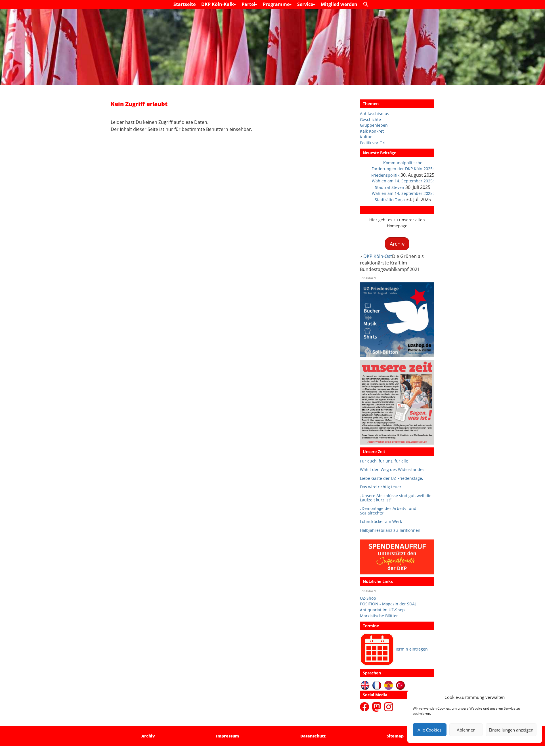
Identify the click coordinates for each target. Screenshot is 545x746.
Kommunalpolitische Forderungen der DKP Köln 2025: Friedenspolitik (402, 169)
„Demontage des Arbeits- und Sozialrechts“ (388, 510)
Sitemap (395, 736)
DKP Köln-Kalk (218, 4)
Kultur (366, 136)
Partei (249, 4)
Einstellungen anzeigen (511, 730)
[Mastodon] (377, 706)
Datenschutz (313, 736)
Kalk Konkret (372, 131)
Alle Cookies (429, 730)
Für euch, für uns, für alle (384, 461)
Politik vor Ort (373, 142)
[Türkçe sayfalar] (400, 685)
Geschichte (370, 119)
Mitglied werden (339, 4)
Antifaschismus (374, 113)
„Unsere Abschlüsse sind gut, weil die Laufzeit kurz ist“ (395, 497)
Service (305, 4)
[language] (377, 685)
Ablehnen (466, 730)
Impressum (227, 736)
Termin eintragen (411, 649)
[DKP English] (365, 685)
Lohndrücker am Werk (381, 521)
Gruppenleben (374, 125)
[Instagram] (388, 706)
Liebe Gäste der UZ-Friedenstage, (391, 478)
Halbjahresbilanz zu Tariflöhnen (390, 530)
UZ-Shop (368, 598)
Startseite (184, 4)
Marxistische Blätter (379, 615)
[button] (367, 4)
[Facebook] (365, 706)
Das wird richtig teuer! (381, 487)
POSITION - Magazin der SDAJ (388, 604)
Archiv (369, 209)
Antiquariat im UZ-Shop (382, 609)
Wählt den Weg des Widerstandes (392, 469)
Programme (277, 4)
